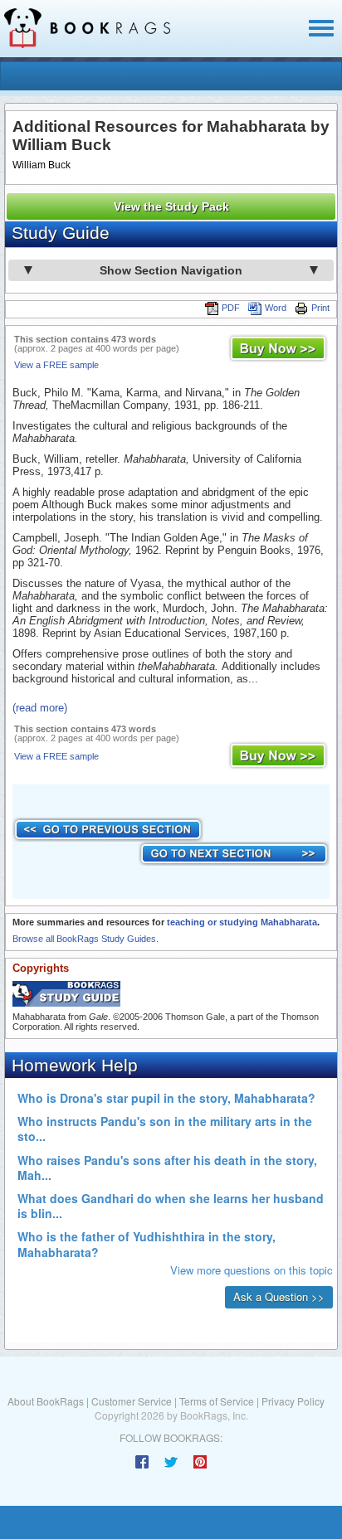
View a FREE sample (56, 365)
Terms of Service (216, 1401)
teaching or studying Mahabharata (242, 922)
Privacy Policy (293, 1401)
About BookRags (45, 1401)
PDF (231, 308)
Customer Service (131, 1401)
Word (275, 308)
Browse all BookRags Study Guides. (85, 939)
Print (320, 308)
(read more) (39, 708)
